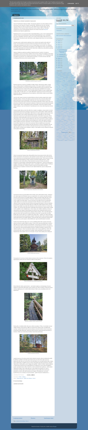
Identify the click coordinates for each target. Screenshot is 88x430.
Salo (72, 121)
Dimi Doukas (66, 77)
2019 (59, 47)
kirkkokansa (65, 93)
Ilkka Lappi (58, 86)
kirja (68, 91)
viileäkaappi (66, 137)
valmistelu (73, 133)
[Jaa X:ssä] (30, 375)
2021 (59, 44)
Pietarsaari (64, 116)
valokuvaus (65, 135)
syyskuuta (61, 54)
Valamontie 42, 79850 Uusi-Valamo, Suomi (26, 378)
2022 (59, 42)
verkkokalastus (59, 136)
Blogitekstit (16, 15)
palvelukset (73, 111)
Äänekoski (71, 140)
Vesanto (65, 136)
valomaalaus (71, 135)
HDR (64, 81)
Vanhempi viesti (48, 418)
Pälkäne (65, 120)
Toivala (71, 130)
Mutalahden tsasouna (60, 106)
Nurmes (66, 107)
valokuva (59, 135)
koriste (73, 94)
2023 (59, 40)
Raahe (70, 120)
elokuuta (61, 56)
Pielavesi (73, 115)
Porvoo (57, 117)
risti (74, 120)
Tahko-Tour (71, 128)
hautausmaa (58, 81)
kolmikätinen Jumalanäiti (65, 94)
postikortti (63, 117)
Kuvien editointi (64, 98)
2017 (59, 60)
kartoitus (58, 90)
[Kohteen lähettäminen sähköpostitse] (27, 375)
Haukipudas (70, 80)
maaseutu (58, 103)
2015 (59, 63)
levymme (46, 29)
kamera (65, 89)
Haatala (64, 80)
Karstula (71, 89)
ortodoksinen (65, 108)
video (69, 136)
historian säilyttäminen (65, 84)
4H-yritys (70, 72)
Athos (67, 76)
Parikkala (65, 112)
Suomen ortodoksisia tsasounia (67, 125)
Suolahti (57, 124)
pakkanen (67, 111)
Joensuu (71, 86)
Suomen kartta (63, 124)
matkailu (67, 103)
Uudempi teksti (17, 418)
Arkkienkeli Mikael (66, 75)
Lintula (20, 376)
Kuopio (57, 98)
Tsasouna (64, 132)
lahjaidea (71, 98)
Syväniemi (60, 128)
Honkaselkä (73, 84)
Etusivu (33, 418)
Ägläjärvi (66, 140)
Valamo (24, 376)
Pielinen (59, 116)
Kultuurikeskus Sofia (62, 97)
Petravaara (58, 115)
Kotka (64, 95)
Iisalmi (63, 85)
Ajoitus (68, 73)
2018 (59, 58)
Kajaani (71, 88)
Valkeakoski (60, 133)
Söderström (65, 128)
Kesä (57, 91)
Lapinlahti (58, 99)
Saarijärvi (67, 121)
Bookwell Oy (58, 77)
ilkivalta (71, 85)
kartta (62, 90)
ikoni (67, 85)
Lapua (62, 99)
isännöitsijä (65, 86)
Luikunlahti (60, 102)
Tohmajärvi (67, 130)
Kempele (71, 90)
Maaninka (71, 102)
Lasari (66, 99)
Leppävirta (71, 99)
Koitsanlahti (71, 93)
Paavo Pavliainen (61, 111)
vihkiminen (60, 137)
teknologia (63, 129)
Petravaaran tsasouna (66, 115)
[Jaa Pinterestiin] (34, 375)
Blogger (54, 426)
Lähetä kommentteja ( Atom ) (22, 421)
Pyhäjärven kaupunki (71, 119)
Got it (77, 3)
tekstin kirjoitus (70, 129)
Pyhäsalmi (60, 120)
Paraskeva (60, 112)
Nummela (60, 107)
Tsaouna (57, 132)
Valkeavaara (67, 133)
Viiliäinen (71, 137)
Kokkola (57, 94)
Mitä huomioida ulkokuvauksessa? (63, 35)
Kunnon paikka (70, 97)
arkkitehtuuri (62, 76)
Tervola (61, 130)
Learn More (70, 3)
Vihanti (73, 136)
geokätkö (58, 80)
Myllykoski (73, 106)
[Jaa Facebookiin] (32, 375)
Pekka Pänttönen (72, 112)
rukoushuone (61, 121)
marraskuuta (62, 49)
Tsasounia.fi (59, 30)
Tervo (57, 130)
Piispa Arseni (70, 116)
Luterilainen (66, 102)
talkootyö (58, 129)
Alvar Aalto (73, 73)
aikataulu (64, 73)
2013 (59, 67)
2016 (59, 62)
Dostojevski (73, 77)
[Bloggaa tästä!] (29, 375)
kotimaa (59, 95)
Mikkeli (58, 104)
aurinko (71, 76)
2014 (59, 65)
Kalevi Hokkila (59, 89)
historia (57, 84)
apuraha (59, 75)
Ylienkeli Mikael (60, 140)
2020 (59, 46)
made (63, 103)
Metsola (71, 103)
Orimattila (58, 108)
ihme (59, 85)
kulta (74, 95)
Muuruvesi (67, 106)
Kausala (67, 90)
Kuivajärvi (69, 95)
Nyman (71, 107)
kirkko (59, 93)
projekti (69, 117)
